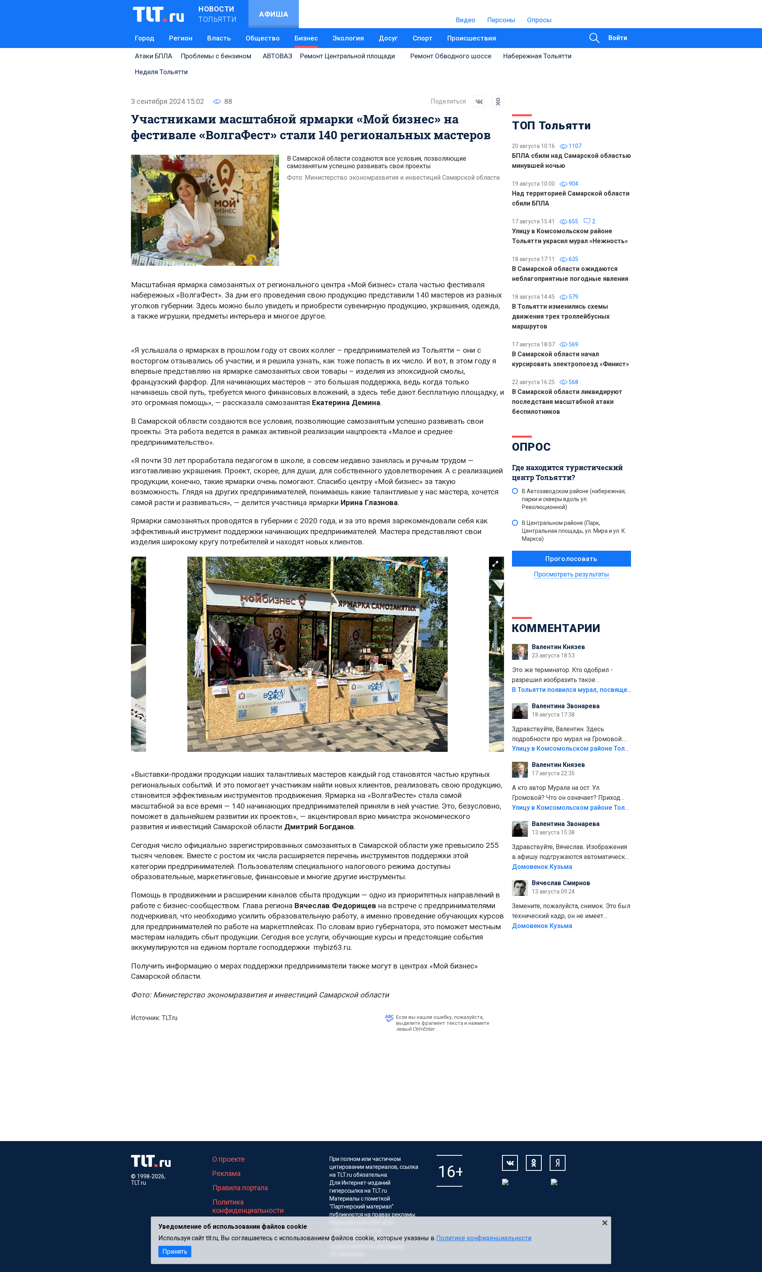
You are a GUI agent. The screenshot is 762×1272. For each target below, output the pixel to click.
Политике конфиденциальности (483, 1238)
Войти (617, 38)
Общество (263, 38)
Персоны (501, 20)
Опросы (539, 20)
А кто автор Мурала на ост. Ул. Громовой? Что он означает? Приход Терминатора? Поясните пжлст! (566, 793)
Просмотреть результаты (571, 574)
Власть (219, 38)
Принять (174, 1251)
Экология (348, 38)
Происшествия (471, 38)
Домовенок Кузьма (542, 866)
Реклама (226, 1173)
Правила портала (240, 1188)
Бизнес (306, 38)
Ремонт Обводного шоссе (450, 56)
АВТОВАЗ (277, 56)
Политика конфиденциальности (248, 1206)
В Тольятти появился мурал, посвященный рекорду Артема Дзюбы (615, 690)
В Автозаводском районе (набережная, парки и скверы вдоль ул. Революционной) (574, 499)
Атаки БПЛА (153, 56)
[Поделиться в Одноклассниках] (494, 102)
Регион (180, 38)
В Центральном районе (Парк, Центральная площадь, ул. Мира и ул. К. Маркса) (574, 531)
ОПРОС (531, 446)
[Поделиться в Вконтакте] (475, 102)
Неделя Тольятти (161, 72)
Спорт (423, 38)
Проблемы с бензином (216, 56)
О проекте (228, 1159)
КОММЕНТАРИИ (556, 628)
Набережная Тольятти (537, 56)
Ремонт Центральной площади (347, 56)
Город (144, 38)
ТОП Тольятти (551, 125)
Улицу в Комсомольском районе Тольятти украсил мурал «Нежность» (619, 748)
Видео (465, 20)
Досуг (388, 38)
